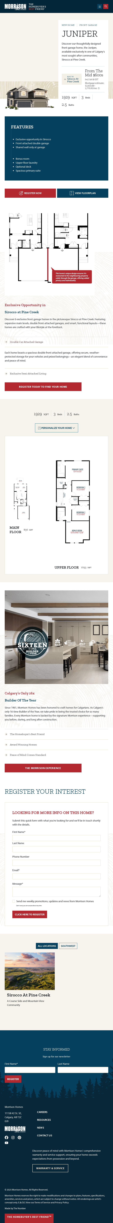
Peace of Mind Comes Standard (28, 754)
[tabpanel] (95, 79)
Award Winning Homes (23, 744)
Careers (42, 1112)
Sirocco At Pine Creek (73, 80)
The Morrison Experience (43, 768)
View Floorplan (85, 193)
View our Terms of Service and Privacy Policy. (47, 1202)
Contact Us (44, 1135)
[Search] (105, 6)
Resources (44, 1119)
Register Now (33, 193)
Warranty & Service (50, 1168)
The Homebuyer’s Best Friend (27, 734)
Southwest (68, 946)
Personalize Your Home (56, 428)
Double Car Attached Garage (26, 342)
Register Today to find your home (43, 386)
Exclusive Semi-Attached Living (28, 373)
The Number (20, 1208)
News (40, 1127)
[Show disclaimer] (98, 88)
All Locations (47, 946)
